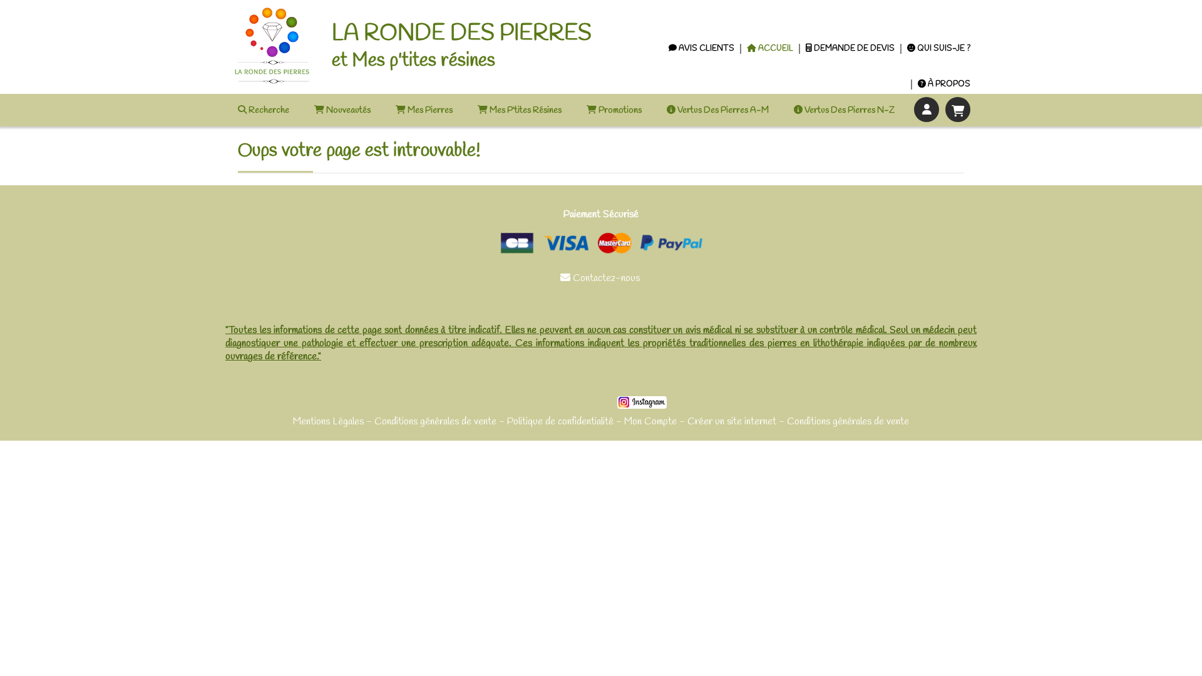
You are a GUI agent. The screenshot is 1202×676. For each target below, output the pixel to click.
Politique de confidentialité (560, 421)
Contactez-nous (601, 278)
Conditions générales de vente (435, 421)
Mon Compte (650, 421)
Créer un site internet (731, 421)
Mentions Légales (328, 421)
